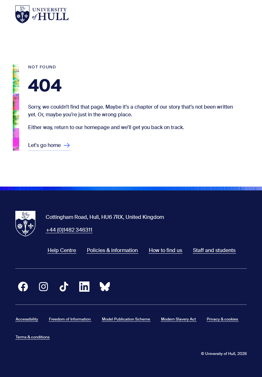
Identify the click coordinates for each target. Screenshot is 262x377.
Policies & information (112, 250)
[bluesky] (104, 286)
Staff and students (214, 250)
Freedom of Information (70, 319)
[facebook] (23, 286)
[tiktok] (64, 286)
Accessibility (27, 319)
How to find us (165, 250)
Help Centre (62, 250)
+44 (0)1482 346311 (69, 230)
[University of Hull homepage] (42, 14)
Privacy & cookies (222, 319)
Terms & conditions (33, 337)
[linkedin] (84, 286)
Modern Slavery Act (178, 319)
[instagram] (43, 286)
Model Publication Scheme (126, 319)
